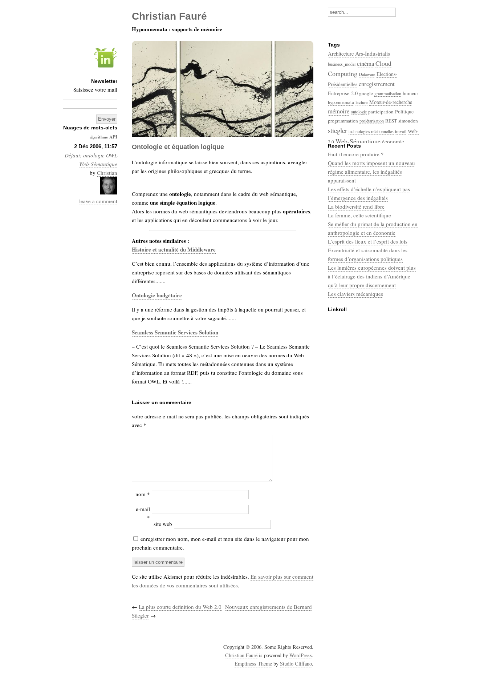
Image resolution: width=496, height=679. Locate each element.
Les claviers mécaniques (355, 293)
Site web (163, 523)
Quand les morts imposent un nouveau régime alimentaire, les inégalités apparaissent (371, 171)
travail (400, 131)
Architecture (341, 53)
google (366, 93)
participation (381, 111)
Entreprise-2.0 (343, 93)
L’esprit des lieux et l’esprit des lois (367, 241)
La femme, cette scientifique (359, 215)
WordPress (300, 655)
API (113, 136)
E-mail (143, 513)
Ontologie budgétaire (157, 295)
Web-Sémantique (98, 164)
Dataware (367, 74)
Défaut (72, 155)
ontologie (94, 155)
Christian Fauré (241, 655)
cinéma (365, 63)
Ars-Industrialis (372, 53)
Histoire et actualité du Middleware (174, 249)
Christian (107, 172)
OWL (111, 155)
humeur (410, 93)
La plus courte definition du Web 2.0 (180, 606)
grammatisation (387, 93)
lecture (361, 102)
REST (391, 120)
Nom (142, 494)
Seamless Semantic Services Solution (175, 332)
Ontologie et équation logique (178, 146)
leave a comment (98, 201)
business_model (341, 64)
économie (393, 141)
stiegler (337, 130)
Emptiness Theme (253, 663)
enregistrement (377, 84)
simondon (408, 120)
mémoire (338, 111)
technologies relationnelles (371, 131)
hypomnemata (341, 102)
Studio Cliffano (296, 663)
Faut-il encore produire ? (355, 154)
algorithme (99, 137)
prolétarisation (371, 121)
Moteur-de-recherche (390, 102)
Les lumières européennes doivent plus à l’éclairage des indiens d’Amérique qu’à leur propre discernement (372, 276)
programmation (343, 120)
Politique (404, 111)
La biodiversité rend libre (356, 206)
